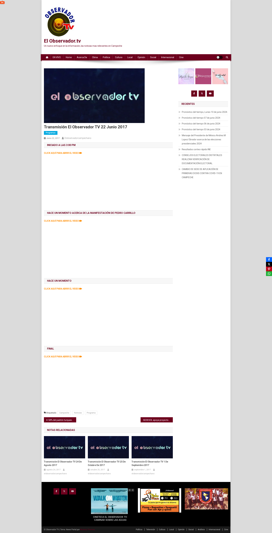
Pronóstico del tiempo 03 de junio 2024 (201, 129)
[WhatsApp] (269, 273)
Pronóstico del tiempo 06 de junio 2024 (201, 123)
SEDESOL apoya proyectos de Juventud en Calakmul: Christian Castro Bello (158, 420)
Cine (181, 57)
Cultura (118, 57)
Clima (95, 57)
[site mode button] (219, 57)
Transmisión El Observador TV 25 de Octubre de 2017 (107, 463)
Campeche (64, 413)
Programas (51, 133)
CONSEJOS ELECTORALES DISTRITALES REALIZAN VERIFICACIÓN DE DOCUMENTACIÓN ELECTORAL (202, 159)
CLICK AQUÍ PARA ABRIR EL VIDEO (61, 153)
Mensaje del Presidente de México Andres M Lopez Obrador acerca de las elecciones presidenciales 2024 (204, 139)
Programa (91, 413)
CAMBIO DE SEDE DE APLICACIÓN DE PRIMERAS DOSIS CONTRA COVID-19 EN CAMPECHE (202, 173)
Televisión (150, 529)
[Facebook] (269, 259)
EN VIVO (57, 57)
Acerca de (82, 57)
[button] (132, 490)
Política (106, 57)
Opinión (141, 57)
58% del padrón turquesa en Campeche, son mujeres (62, 420)
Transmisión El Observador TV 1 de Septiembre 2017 (150, 463)
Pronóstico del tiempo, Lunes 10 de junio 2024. (205, 112)
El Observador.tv (62, 41)
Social (153, 57)
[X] (269, 264)
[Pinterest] (269, 269)
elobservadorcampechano (78, 138)
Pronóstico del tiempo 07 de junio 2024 (201, 118)
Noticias (78, 413)
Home (69, 57)
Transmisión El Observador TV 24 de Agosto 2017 (63, 463)
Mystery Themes (87, 529)
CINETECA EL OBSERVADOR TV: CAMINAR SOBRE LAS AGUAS (110, 519)
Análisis (201, 529)
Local (130, 57)
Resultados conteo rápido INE (196, 149)
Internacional (167, 57)
